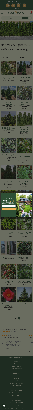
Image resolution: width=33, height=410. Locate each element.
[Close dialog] (31, 194)
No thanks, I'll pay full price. (9, 211)
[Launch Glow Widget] (4, 406)
